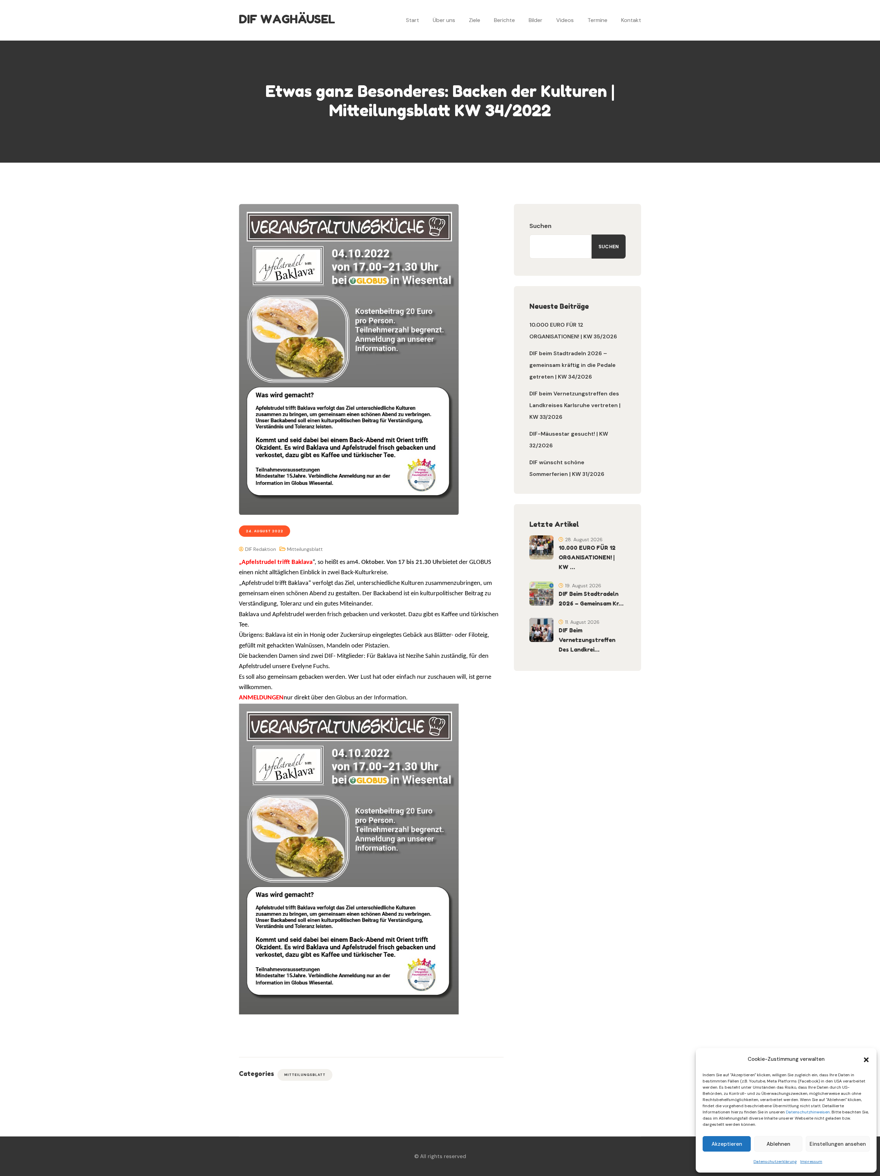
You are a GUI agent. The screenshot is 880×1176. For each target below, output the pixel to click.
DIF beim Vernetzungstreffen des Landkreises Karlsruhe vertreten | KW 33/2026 (574, 405)
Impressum (811, 1161)
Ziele (474, 20)
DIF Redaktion (260, 549)
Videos (565, 20)
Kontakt (631, 20)
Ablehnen (778, 1144)
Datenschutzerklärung (775, 1161)
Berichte (504, 20)
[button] (866, 1059)
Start (412, 20)
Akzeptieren (727, 1144)
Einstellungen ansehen (838, 1144)
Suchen (540, 226)
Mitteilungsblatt (305, 549)
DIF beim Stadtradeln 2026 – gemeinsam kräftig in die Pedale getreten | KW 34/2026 (572, 365)
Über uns (444, 20)
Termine (597, 20)
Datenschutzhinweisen (808, 1112)
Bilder (535, 20)
